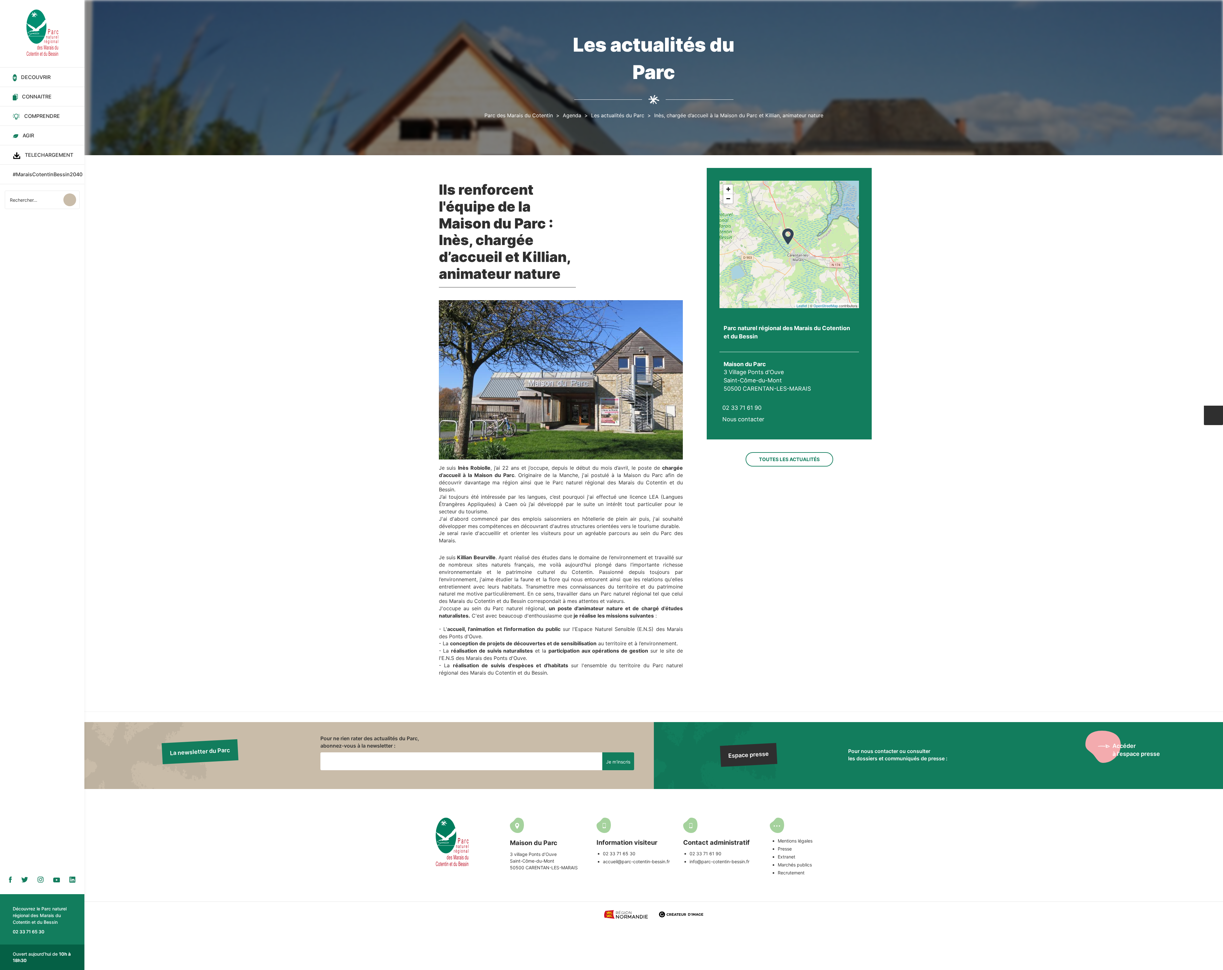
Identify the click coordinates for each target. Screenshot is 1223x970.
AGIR (28, 135)
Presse (785, 848)
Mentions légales (795, 840)
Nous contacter (743, 419)
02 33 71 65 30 (619, 853)
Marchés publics (795, 864)
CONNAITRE (37, 96)
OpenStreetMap (825, 305)
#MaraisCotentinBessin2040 (47, 174)
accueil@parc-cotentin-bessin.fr (636, 861)
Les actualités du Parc (617, 115)
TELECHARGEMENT (49, 155)
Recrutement (791, 872)
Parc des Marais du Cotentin (518, 115)
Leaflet (802, 305)
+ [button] (728, 189)
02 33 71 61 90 (705, 853)
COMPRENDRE (42, 116)
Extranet (786, 856)
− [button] (728, 199)
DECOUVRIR (36, 77)
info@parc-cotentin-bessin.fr (719, 861)
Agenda (572, 115)
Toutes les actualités (789, 459)
